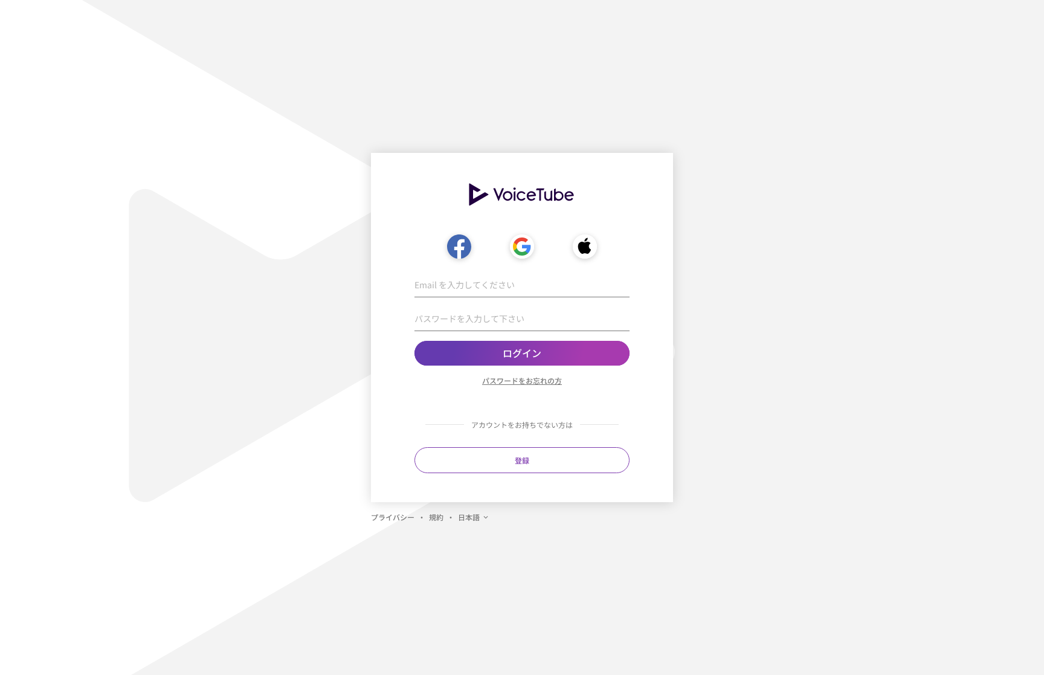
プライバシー (392, 517)
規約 (436, 517)
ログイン (522, 353)
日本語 (469, 517)
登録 (522, 460)
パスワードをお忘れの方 (522, 380)
